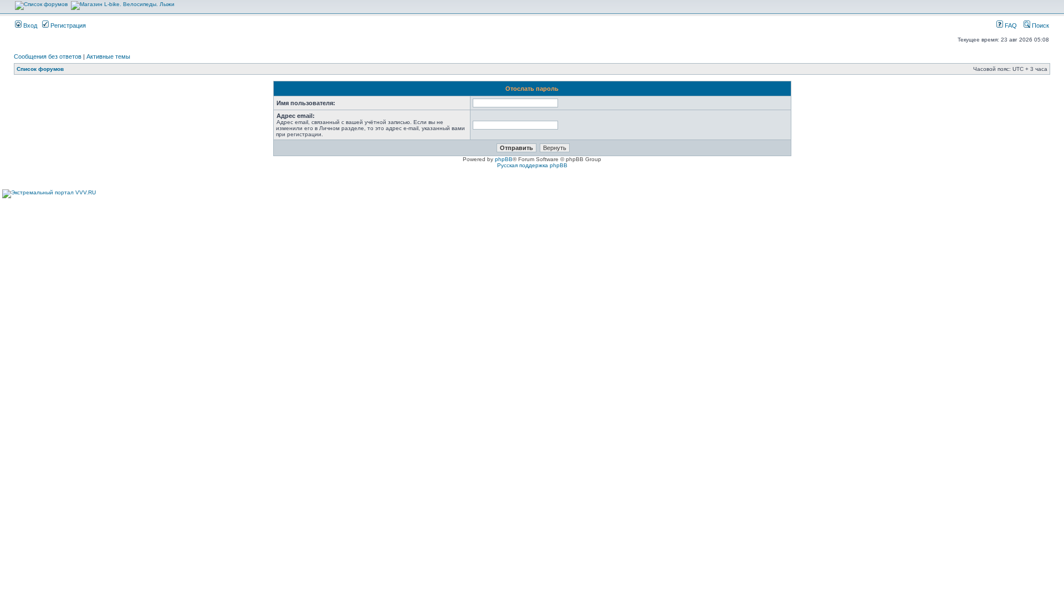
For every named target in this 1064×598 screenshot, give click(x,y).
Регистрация (67, 25)
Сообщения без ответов (47, 56)
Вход (29, 25)
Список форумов (40, 69)
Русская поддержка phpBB (532, 165)
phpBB (504, 159)
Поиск (1039, 25)
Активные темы (108, 56)
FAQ (1010, 25)
